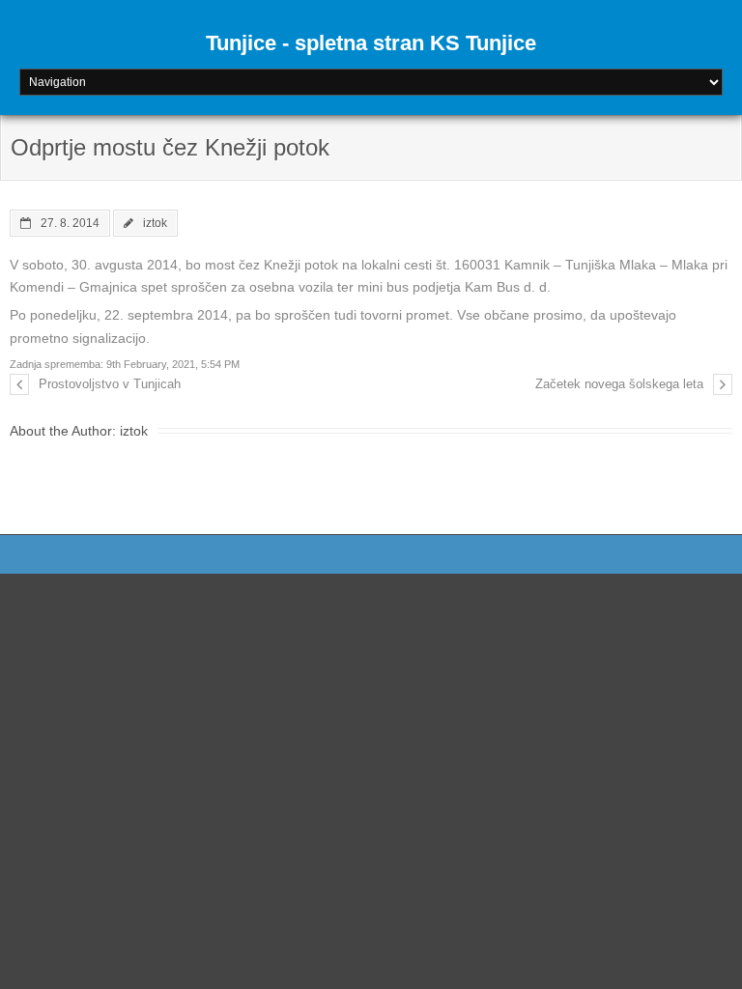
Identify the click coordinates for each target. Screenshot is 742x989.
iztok (155, 222)
